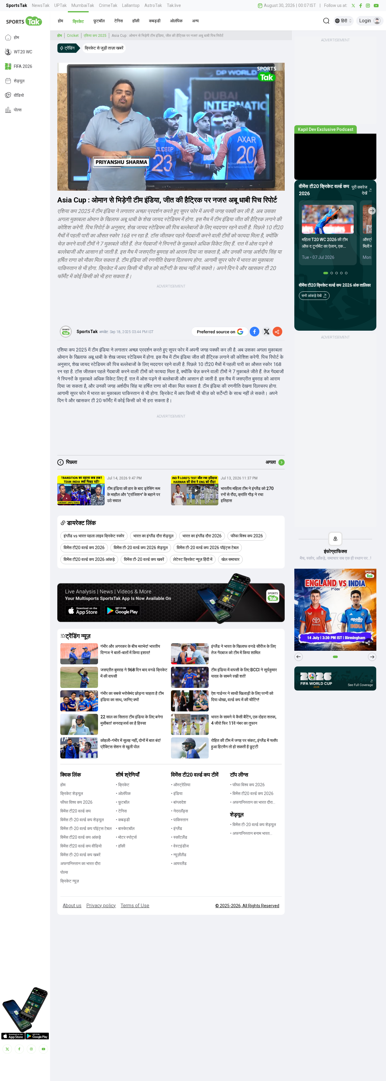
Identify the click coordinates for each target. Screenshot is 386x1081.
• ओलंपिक (123, 793)
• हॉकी (120, 846)
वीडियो (19, 95)
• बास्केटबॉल (125, 828)
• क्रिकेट (122, 784)
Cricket (73, 35)
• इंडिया (176, 793)
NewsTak (40, 5)
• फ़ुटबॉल (122, 802)
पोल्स (17, 109)
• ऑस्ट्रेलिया (180, 784)
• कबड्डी (123, 819)
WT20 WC (23, 51)
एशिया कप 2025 (95, 35)
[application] (171, 127)
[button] (60, 20)
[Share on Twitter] (266, 331)
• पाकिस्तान (179, 819)
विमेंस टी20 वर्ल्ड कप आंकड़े (80, 837)
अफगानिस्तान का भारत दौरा (80, 863)
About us (72, 905)
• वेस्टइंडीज (180, 846)
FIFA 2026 (23, 66)
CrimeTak (108, 5)
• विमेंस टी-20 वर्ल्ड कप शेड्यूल (253, 824)
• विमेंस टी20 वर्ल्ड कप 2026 (252, 793)
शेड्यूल (19, 80)
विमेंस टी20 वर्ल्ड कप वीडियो (81, 846)
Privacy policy (101, 905)
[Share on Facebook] (254, 331)
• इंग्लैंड (176, 828)
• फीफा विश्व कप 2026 (247, 784)
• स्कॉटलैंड (179, 837)
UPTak (60, 5)
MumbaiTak (82, 5)
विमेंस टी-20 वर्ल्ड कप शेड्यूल (82, 819)
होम (16, 37)
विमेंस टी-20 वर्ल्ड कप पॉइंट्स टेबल (86, 828)
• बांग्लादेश (178, 802)
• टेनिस (121, 811)
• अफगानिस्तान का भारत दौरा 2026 (251, 803)
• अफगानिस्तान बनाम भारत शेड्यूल (250, 834)
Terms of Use (135, 905)
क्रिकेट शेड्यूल (71, 793)
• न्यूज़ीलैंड (178, 854)
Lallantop (131, 5)
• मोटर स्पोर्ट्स (126, 837)
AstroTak (153, 5)
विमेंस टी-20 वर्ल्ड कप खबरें (80, 854)
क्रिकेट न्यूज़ (69, 881)
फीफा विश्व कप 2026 (76, 802)
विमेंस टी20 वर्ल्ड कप (75, 811)
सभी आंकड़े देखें (311, 296)
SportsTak (16, 5)
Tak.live (174, 5)
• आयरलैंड (179, 863)
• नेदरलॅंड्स (179, 811)
